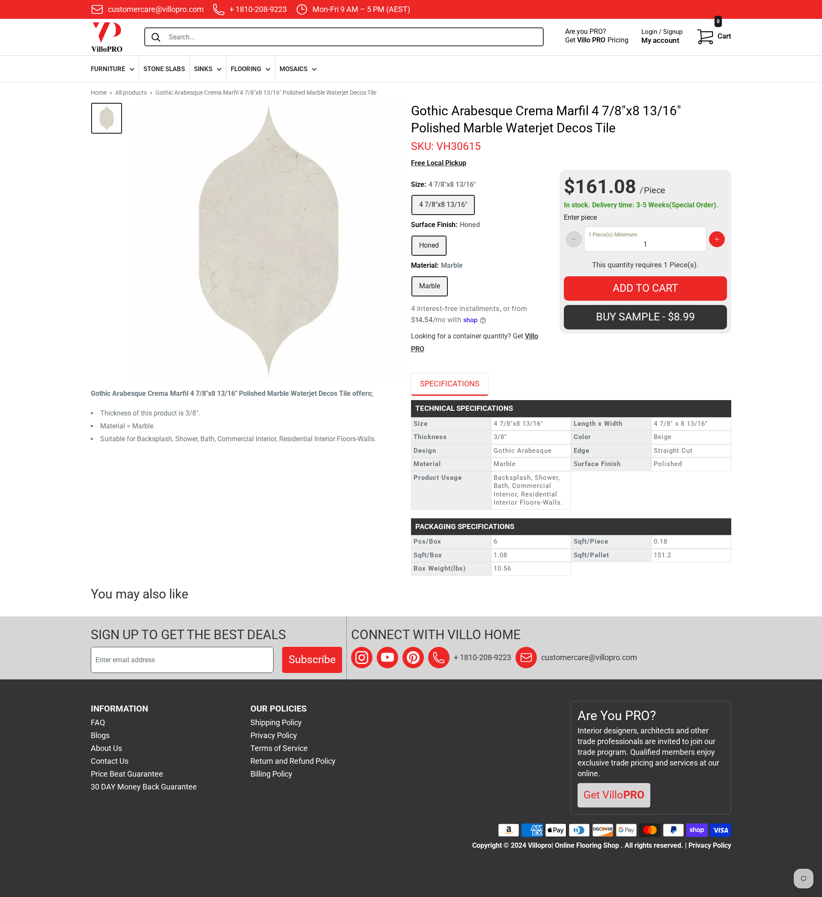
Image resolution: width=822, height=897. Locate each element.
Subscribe (312, 659)
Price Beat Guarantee (127, 773)
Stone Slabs (164, 69)
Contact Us (109, 760)
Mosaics (293, 69)
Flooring (246, 69)
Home (99, 92)
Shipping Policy (276, 722)
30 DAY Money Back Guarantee (144, 786)
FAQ (98, 722)
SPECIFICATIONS (450, 383)
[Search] (156, 36)
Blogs (100, 735)
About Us (106, 748)
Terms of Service (279, 748)
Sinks (203, 69)
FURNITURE (108, 69)
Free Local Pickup (438, 163)
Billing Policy (271, 773)
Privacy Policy (273, 735)
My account (660, 40)
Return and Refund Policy (293, 760)
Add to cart (645, 288)
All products (131, 92)
